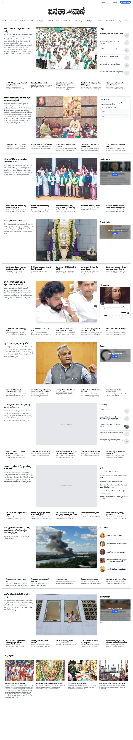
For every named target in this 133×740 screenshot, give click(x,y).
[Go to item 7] (110, 613)
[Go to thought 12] (122, 315)
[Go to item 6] (109, 613)
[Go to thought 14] (125, 315)
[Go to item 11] (116, 613)
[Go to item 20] (130, 613)
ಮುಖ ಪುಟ (5, 20)
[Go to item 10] (115, 613)
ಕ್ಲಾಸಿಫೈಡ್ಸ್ (22, 20)
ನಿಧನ (125, 20)
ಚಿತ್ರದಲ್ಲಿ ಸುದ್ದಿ (110, 20)
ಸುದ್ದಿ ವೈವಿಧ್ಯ (40, 20)
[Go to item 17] (125, 613)
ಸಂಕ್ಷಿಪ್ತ (58, 20)
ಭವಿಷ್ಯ (118, 20)
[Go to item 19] (128, 613)
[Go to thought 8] (116, 315)
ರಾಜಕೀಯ (100, 20)
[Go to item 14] (121, 613)
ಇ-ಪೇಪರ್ (14, 20)
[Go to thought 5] (112, 315)
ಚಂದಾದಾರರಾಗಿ (125, 2)
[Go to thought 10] (119, 315)
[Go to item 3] (104, 613)
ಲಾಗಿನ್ (115, 2)
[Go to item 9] (113, 613)
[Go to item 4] (106, 613)
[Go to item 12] (118, 613)
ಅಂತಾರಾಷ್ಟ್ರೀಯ (89, 20)
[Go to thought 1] (104, 315)
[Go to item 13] (119, 613)
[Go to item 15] (122, 613)
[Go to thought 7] (115, 315)
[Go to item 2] (101, 613)
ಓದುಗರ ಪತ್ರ (49, 20)
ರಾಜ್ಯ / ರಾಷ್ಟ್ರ (78, 20)
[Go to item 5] (107, 613)
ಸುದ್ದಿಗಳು (30, 20)
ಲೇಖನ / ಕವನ (67, 20)
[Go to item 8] (112, 613)
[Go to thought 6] (113, 315)
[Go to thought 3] (108, 315)
